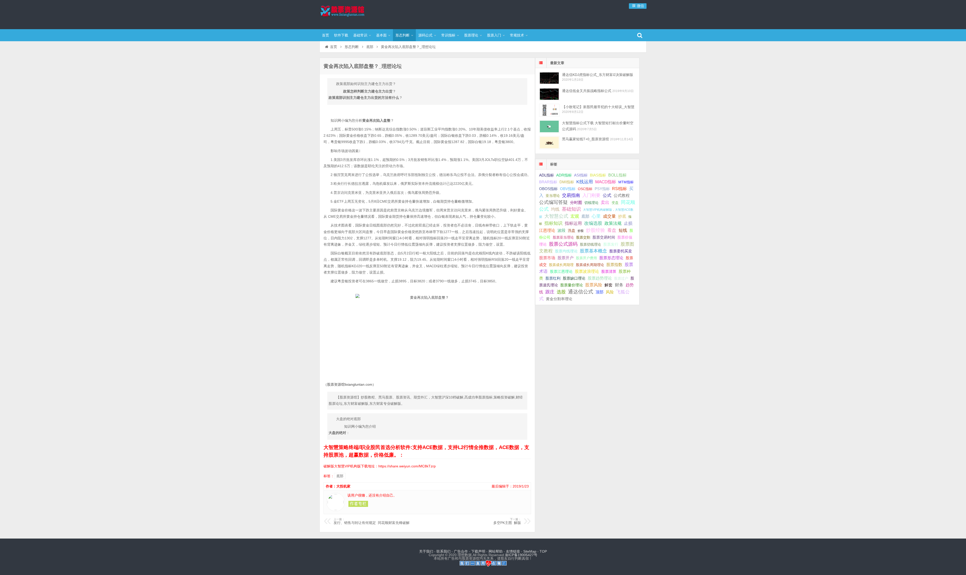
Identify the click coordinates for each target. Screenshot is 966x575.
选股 (561, 291)
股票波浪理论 (587, 271)
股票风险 (593, 285)
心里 (596, 216)
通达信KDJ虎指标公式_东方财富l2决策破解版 (597, 75)
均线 (555, 209)
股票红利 (552, 278)
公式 (607, 195)
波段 (561, 230)
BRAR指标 (548, 182)
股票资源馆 (352, 14)
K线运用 (584, 181)
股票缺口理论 (574, 278)
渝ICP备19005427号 (521, 555)
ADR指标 (564, 175)
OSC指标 (585, 189)
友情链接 (513, 551)
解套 (609, 285)
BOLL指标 (617, 175)
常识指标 (448, 35)
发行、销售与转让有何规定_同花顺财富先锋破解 (372, 521)
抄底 (622, 216)
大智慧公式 (556, 216)
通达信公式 (580, 291)
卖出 (605, 202)
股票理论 (471, 35)
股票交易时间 (603, 237)
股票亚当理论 (563, 237)
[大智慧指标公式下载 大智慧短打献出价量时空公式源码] (549, 126)
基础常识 (360, 35)
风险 (610, 292)
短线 (623, 230)
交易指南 (571, 195)
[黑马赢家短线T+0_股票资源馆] (549, 142)
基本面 (381, 35)
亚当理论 (553, 196)
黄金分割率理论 (559, 299)
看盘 (611, 230)
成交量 (609, 216)
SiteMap (529, 551)
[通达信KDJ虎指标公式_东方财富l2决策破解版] (549, 78)
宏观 (575, 216)
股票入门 (494, 35)
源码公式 (425, 35)
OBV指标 (568, 189)
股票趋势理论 (600, 278)
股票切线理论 (590, 244)
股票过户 (621, 278)
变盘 (615, 203)
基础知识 (571, 209)
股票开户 (565, 258)
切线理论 (591, 203)
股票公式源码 (563, 244)
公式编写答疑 (553, 202)
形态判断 (402, 35)
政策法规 (613, 223)
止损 (628, 223)
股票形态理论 (611, 257)
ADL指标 (546, 175)
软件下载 (341, 35)
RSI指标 (619, 189)
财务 (619, 284)
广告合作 (461, 551)
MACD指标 (605, 182)
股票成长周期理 (561, 265)
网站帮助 (496, 551)
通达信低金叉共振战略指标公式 (586, 91)
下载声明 (478, 551)
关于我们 (426, 551)
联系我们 (443, 551)
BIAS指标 (598, 175)
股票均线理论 (566, 251)
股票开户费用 (586, 258)
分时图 (576, 202)
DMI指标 (566, 182)
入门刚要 (591, 195)
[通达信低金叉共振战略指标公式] (549, 94)
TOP (543, 551)
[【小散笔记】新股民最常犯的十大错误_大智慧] (549, 110)
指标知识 (553, 223)
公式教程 (622, 195)
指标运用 (573, 223)
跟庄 (549, 291)
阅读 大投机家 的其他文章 (358, 504)
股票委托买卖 (620, 251)
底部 (369, 47)
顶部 (599, 292)
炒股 (581, 231)
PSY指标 (602, 189)
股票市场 (547, 257)
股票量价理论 (571, 285)
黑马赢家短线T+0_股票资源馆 (585, 139)
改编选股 (593, 223)
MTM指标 (626, 182)
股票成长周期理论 (590, 265)
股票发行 (610, 244)
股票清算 (608, 272)
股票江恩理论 (561, 271)
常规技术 (517, 35)
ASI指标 (581, 175)
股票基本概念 (593, 250)
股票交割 (583, 237)
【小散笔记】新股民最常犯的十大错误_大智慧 (598, 107)
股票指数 (614, 264)
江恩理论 (547, 230)
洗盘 (571, 230)
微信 (640, 6)
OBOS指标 (548, 189)
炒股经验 (595, 230)
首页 (325, 35)
